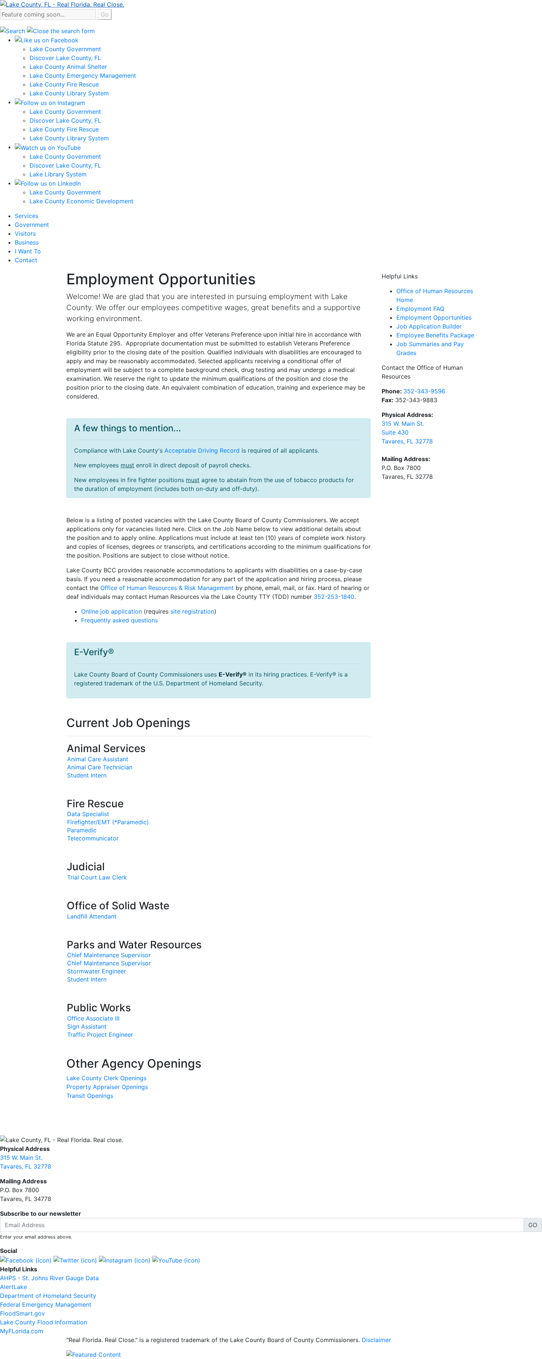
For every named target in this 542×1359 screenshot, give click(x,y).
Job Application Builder (429, 326)
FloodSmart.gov (22, 1313)
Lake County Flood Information (43, 1322)
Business (27, 242)
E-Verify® (233, 674)
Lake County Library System (69, 93)
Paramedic (82, 830)
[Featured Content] (93, 1354)
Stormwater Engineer (96, 971)
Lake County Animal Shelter (68, 66)
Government (32, 224)
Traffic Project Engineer (100, 1034)
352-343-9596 (424, 391)
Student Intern (87, 775)
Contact (26, 260)
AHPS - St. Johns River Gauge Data (49, 1278)
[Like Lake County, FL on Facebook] (26, 1259)
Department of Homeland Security (48, 1295)
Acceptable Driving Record (202, 450)
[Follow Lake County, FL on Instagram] (124, 1259)
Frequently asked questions (119, 620)
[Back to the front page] (62, 3)
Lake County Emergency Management (82, 75)
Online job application (111, 611)
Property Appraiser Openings (107, 1087)
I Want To (28, 251)
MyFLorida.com (21, 1331)
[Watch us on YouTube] (48, 147)
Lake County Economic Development (81, 201)
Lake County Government (65, 49)
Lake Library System (58, 174)
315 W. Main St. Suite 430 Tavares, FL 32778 (407, 432)
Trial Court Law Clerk (97, 877)
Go (105, 14)
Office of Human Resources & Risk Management (167, 587)
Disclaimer (376, 1340)
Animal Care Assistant (97, 759)
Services (26, 216)
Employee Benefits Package (435, 335)
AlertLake (13, 1286)
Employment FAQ (420, 308)
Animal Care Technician (99, 767)
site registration (192, 611)
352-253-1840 (334, 596)
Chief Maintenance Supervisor (109, 955)
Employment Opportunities (434, 317)
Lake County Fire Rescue (64, 84)
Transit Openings (89, 1095)
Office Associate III (93, 1018)
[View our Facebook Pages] (47, 39)
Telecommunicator (93, 838)
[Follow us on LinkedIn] (48, 183)
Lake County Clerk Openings (106, 1078)
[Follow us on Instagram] (50, 102)
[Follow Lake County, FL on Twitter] (75, 1259)
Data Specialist (88, 814)
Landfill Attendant (92, 916)
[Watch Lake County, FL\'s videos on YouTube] (176, 1259)
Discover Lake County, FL (65, 58)
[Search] (13, 30)
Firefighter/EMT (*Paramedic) (108, 822)
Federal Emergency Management (45, 1304)
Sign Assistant (87, 1026)
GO (532, 1225)
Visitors (25, 233)
